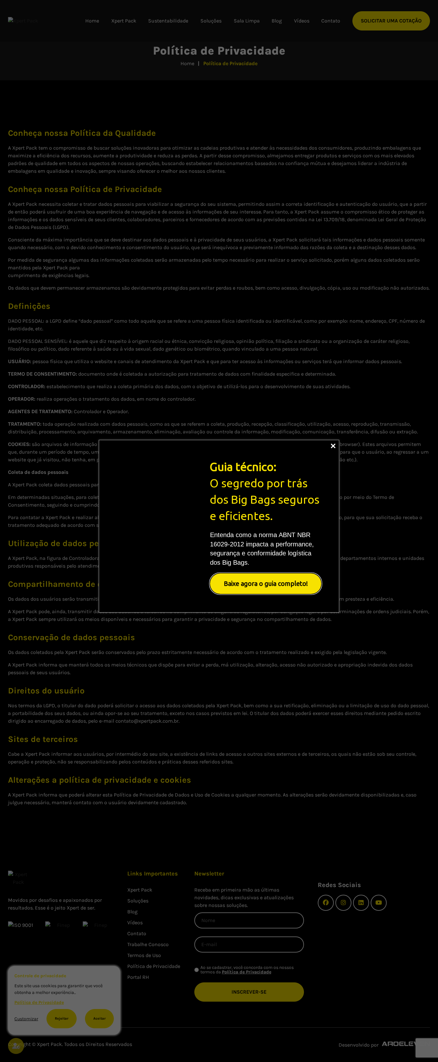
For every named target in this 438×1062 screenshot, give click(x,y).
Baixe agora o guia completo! (266, 583)
